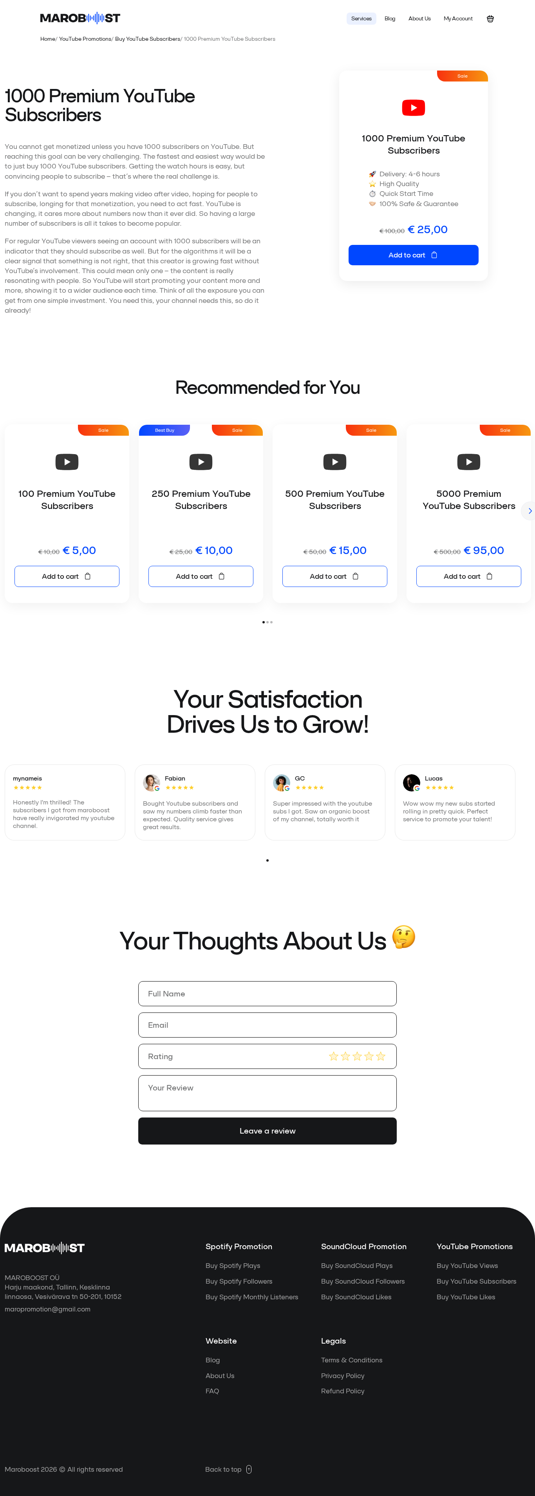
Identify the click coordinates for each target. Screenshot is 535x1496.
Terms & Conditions (352, 1360)
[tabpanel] (67, 513)
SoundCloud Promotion (364, 1246)
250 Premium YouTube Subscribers (201, 499)
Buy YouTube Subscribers (147, 38)
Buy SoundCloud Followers (363, 1281)
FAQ (212, 1391)
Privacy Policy (343, 1375)
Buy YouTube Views (467, 1265)
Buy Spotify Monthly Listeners (252, 1297)
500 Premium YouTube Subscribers (335, 499)
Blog (213, 1360)
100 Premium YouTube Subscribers (67, 499)
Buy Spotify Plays (233, 1265)
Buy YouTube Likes (466, 1297)
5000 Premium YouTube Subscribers (469, 499)
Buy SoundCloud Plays (357, 1265)
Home (47, 38)
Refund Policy (343, 1391)
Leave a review (268, 1131)
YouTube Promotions (85, 38)
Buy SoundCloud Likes (356, 1297)
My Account (458, 18)
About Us (220, 1375)
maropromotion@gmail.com (47, 1309)
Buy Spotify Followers (239, 1281)
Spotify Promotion (239, 1246)
